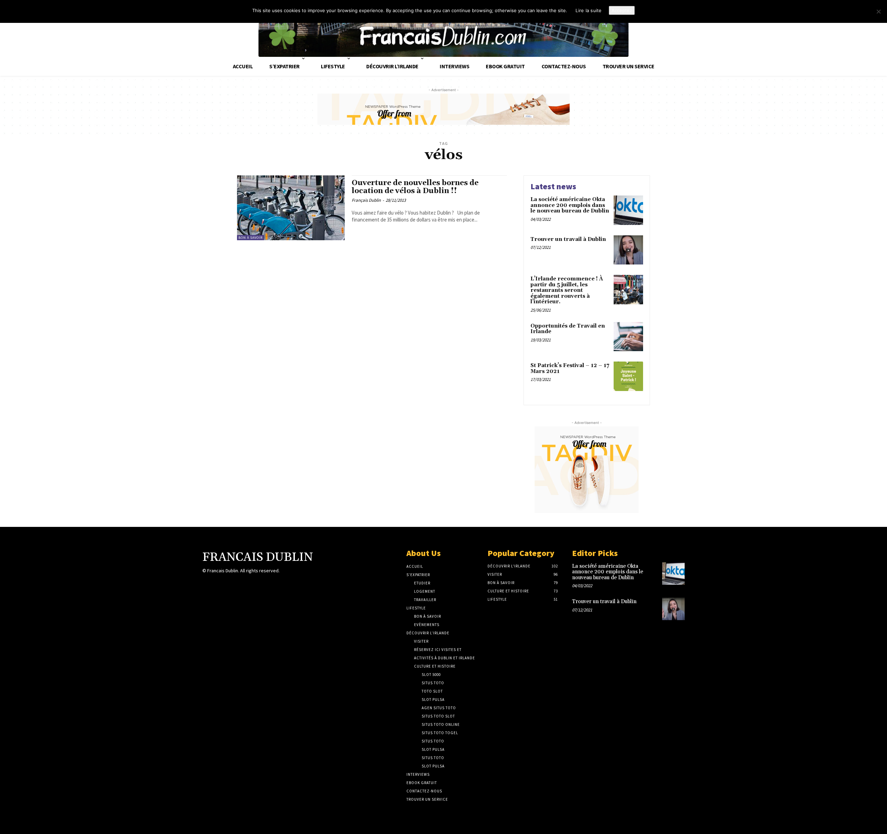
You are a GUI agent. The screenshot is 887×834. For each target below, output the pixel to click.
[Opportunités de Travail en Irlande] (628, 336)
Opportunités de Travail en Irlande (567, 329)
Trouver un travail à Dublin (568, 239)
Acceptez (622, 10)
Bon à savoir (250, 237)
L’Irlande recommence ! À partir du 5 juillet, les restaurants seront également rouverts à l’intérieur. (566, 290)
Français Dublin (366, 200)
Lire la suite (588, 10)
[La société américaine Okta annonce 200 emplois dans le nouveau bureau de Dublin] (628, 210)
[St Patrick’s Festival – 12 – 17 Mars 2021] (628, 376)
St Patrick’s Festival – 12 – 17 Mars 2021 (569, 368)
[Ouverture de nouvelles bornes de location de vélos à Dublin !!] (291, 207)
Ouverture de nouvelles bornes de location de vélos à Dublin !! (415, 187)
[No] (878, 11)
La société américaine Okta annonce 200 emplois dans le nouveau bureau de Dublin (569, 205)
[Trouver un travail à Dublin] (628, 250)
